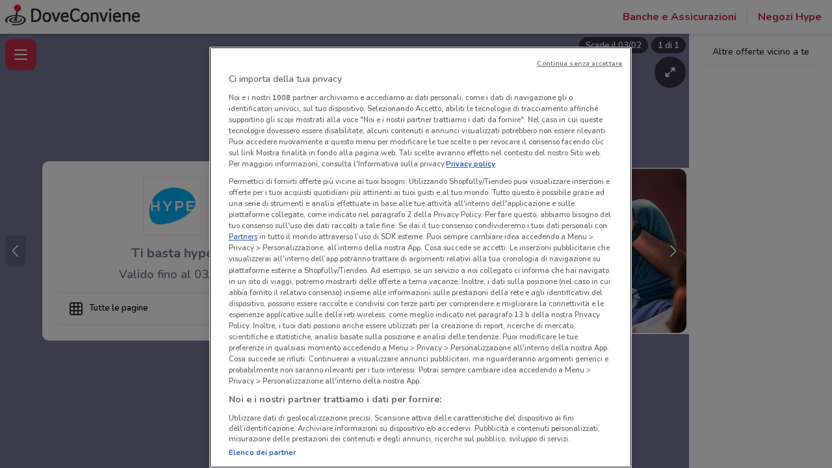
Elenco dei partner (262, 452)
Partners (243, 236)
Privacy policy (470, 164)
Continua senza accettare (579, 63)
